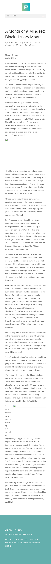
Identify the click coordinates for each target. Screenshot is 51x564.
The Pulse (15, 42)
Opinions (29, 45)
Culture (9, 45)
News (19, 45)
